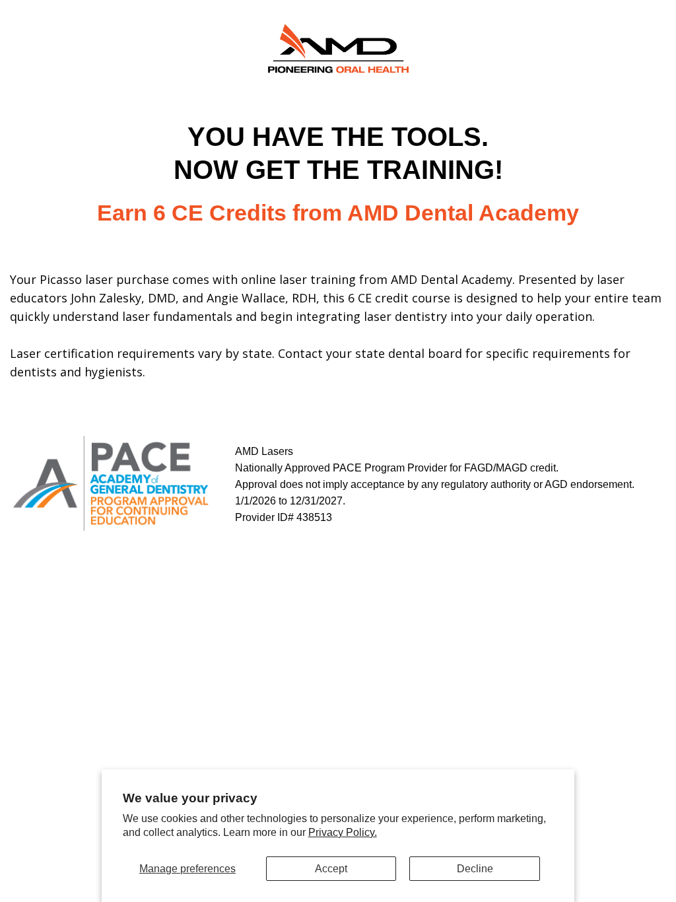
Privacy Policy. (342, 832)
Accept (331, 868)
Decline (475, 868)
